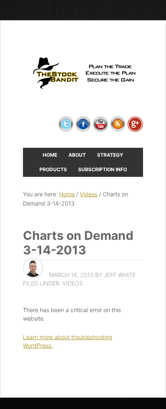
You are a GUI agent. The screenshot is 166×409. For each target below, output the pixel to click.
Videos (72, 283)
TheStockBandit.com (83, 73)
